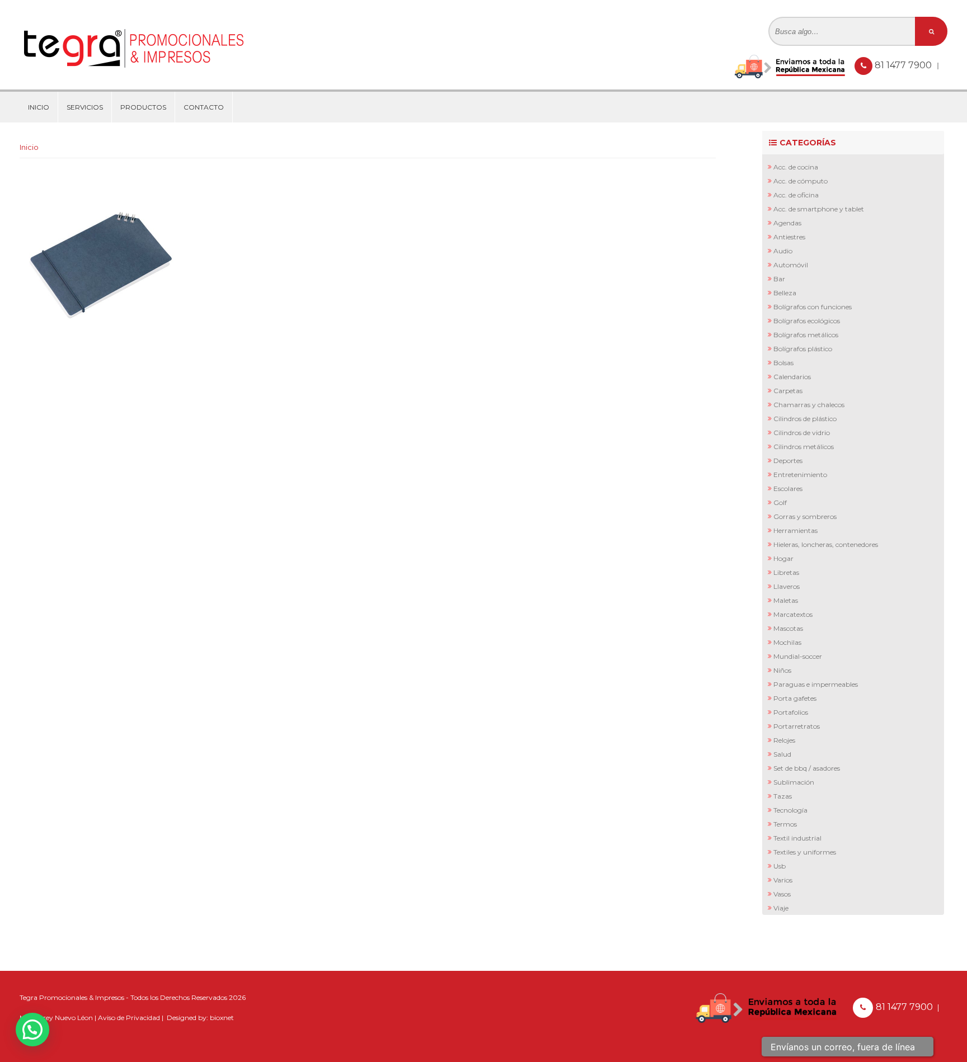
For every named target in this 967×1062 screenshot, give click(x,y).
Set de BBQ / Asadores (806, 768)
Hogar (783, 558)
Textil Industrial (797, 838)
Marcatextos (793, 614)
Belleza (784, 293)
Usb (779, 866)
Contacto (204, 107)
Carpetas (787, 390)
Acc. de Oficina (796, 195)
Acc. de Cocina (795, 167)
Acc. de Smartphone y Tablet (818, 209)
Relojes (784, 740)
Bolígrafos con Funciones (812, 307)
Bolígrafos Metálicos (805, 335)
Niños (782, 670)
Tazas (782, 796)
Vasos (782, 894)
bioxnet (222, 1017)
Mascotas (788, 628)
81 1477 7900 (904, 65)
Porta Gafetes (794, 698)
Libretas (786, 572)
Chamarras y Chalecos (808, 404)
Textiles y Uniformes (804, 852)
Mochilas (787, 642)
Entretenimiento (800, 474)
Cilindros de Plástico (805, 418)
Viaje (780, 908)
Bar (779, 279)
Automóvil (790, 265)
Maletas (785, 600)
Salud (782, 754)
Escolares (787, 488)
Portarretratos (796, 726)
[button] (32, 1029)
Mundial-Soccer (797, 656)
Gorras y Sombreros (805, 516)
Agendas (787, 223)
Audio (782, 251)
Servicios (85, 107)
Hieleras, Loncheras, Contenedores (825, 544)
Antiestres (789, 237)
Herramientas (795, 530)
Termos (785, 824)
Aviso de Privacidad (129, 1017)
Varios (782, 880)
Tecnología (790, 810)
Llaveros (786, 586)
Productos (143, 107)
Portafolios (790, 712)
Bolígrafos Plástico (802, 348)
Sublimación (793, 782)
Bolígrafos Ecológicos (806, 321)
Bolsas (783, 362)
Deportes (787, 460)
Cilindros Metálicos (803, 446)
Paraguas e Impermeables (815, 684)
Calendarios (792, 376)
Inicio (38, 107)
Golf (780, 502)
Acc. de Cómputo (800, 181)
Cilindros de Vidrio (801, 432)
